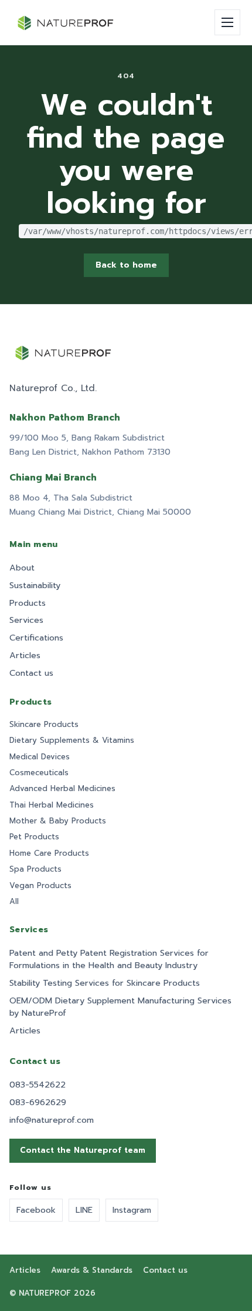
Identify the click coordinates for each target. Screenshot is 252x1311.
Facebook (36, 1209)
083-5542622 (37, 1085)
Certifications (36, 638)
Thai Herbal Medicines (51, 805)
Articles (24, 655)
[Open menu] (227, 22)
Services (26, 620)
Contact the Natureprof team (82, 1150)
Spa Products (35, 869)
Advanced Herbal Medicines (62, 788)
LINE (84, 1209)
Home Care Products (49, 853)
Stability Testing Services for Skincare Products (104, 983)
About (22, 568)
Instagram (132, 1209)
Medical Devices (39, 757)
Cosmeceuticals (39, 773)
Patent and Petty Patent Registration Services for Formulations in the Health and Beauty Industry (109, 959)
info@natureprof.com (51, 1120)
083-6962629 (37, 1102)
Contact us (31, 673)
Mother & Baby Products (57, 821)
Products (27, 603)
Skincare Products (44, 724)
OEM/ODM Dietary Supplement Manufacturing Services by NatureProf (120, 1007)
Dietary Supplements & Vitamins (71, 740)
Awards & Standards (91, 1270)
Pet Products (34, 837)
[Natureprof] (66, 22)
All (14, 901)
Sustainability (34, 585)
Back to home (126, 265)
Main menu (33, 544)
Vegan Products (40, 885)
